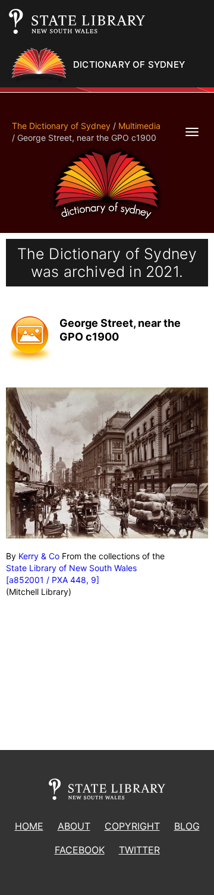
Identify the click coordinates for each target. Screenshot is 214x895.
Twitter (139, 850)
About (74, 826)
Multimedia (139, 126)
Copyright (132, 826)
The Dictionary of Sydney (61, 126)
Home (29, 826)
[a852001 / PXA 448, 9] (52, 580)
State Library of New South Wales (71, 568)
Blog (187, 826)
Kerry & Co (38, 556)
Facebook (80, 850)
